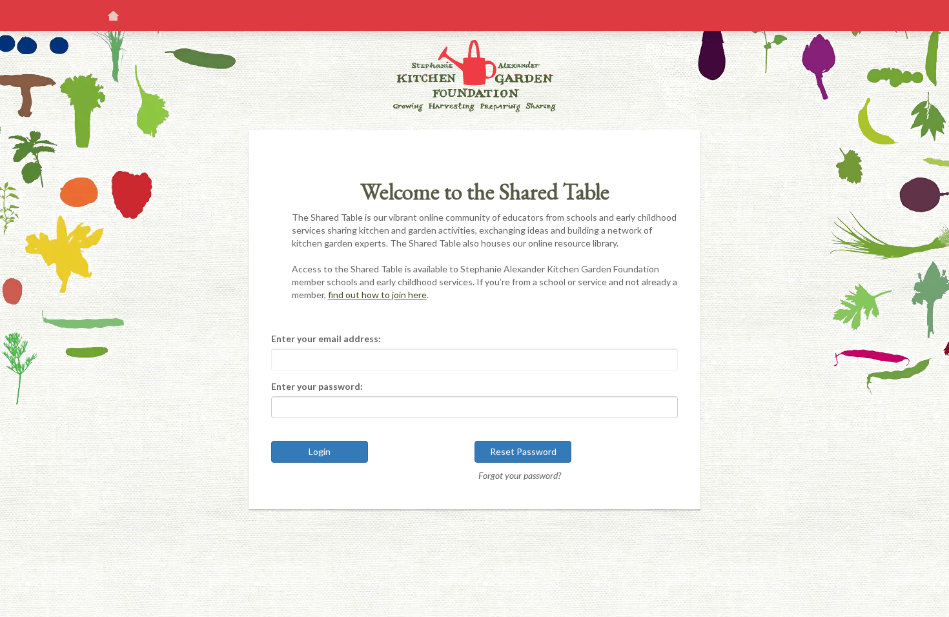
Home (113, 15)
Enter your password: (317, 386)
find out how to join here (377, 294)
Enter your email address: (326, 338)
